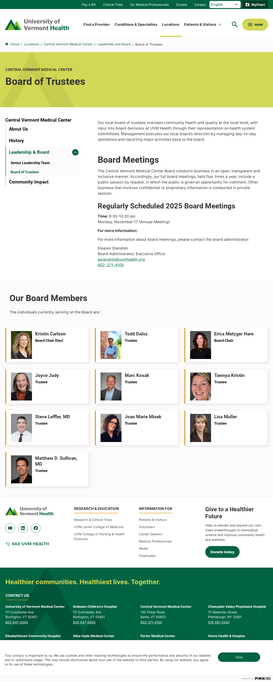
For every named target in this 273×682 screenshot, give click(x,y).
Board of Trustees (25, 172)
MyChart (258, 5)
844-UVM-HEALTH (30, 543)
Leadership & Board (29, 152)
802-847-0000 (16, 622)
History (16, 140)
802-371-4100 (151, 622)
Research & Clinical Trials (93, 520)
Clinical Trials (113, 5)
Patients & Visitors (200, 24)
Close (239, 657)
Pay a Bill (89, 5)
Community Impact (29, 182)
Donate (181, 5)
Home (14, 44)
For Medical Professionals (149, 5)
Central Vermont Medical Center (68, 44)
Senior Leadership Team (30, 163)
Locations (170, 24)
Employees (147, 556)
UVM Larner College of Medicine (99, 527)
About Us (18, 129)
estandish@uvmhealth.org (121, 259)
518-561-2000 (218, 622)
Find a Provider (97, 24)
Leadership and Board (114, 44)
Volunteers (147, 527)
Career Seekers (150, 534)
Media (143, 548)
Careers (200, 5)
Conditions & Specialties (136, 24)
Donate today (222, 552)
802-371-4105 (111, 265)
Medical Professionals (155, 541)
